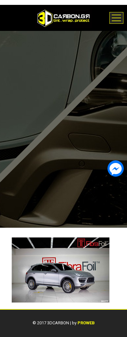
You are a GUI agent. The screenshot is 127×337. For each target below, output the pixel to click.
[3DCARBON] (63, 18)
